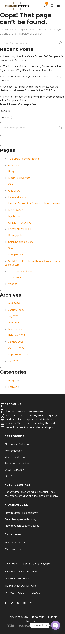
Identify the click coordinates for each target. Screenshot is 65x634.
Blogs (3, 110)
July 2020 (14, 361)
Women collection (15, 457)
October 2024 (16, 348)
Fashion (4, 117)
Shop (11, 248)
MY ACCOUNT (16, 209)
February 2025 (16, 335)
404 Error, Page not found (23, 158)
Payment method (17, 578)
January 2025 (16, 341)
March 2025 (15, 329)
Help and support (18, 197)
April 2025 (14, 322)
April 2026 (14, 303)
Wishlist (12, 283)
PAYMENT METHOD (20, 229)
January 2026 (16, 309)
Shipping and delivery (20, 241)
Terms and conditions (20, 271)
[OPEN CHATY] (55, 625)
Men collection (13, 450)
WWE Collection (14, 469)
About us (13, 165)
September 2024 (18, 354)
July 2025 (13, 316)
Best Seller (11, 476)
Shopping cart (16, 254)
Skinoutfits (37, 617)
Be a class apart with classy (20, 519)
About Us (11, 564)
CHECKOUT (15, 190)
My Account (15, 216)
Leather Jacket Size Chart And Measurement (34, 203)
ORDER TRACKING (19, 222)
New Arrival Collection (17, 444)
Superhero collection (17, 463)
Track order (14, 277)
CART (11, 184)
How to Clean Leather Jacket (22, 525)
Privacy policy (16, 235)
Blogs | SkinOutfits (19, 177)
